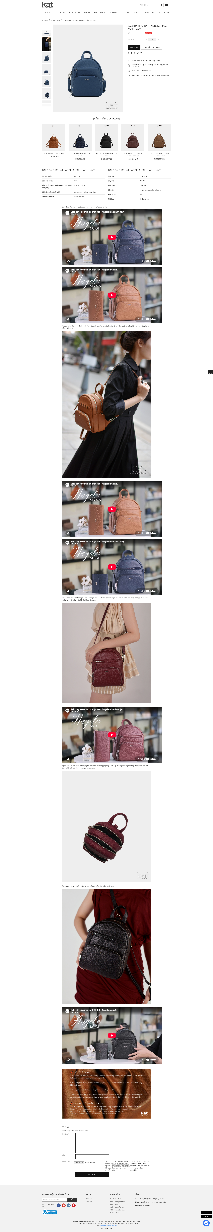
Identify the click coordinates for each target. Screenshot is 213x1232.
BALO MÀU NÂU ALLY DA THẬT (54, 153)
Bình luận (66, 1134)
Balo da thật (75, 13)
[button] (161, 5)
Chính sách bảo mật (117, 1207)
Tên (63, 1155)
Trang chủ (46, 20)
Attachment (67, 1161)
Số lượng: (131, 39)
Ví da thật (61, 13)
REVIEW (127, 13)
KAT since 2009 (106, 1229)
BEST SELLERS (114, 13)
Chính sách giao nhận (117, 1201)
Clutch (87, 13)
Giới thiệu (89, 1199)
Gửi (72, 1200)
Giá (129, 33)
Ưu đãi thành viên (116, 1199)
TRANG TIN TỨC (163, 13)
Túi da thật (48, 13)
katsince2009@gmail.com (108, 1225)
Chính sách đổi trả (116, 1204)
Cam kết (89, 1201)
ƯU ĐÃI (136, 13)
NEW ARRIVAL (99, 13)
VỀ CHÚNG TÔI (148, 13)
